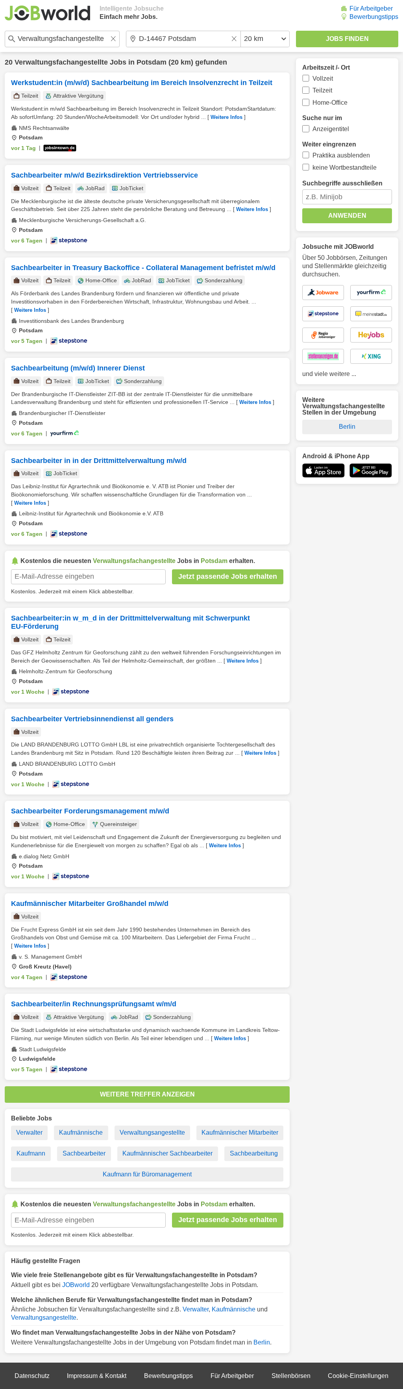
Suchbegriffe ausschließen (342, 183)
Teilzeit (322, 90)
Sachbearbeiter (84, 1153)
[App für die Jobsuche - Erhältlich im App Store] (323, 470)
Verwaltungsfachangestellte (61, 62)
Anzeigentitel (330, 129)
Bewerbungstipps (373, 16)
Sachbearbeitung (254, 1153)
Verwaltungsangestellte (152, 1132)
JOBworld (76, 1285)
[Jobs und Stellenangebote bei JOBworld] (47, 13)
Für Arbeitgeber (371, 8)
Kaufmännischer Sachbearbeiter (167, 1153)
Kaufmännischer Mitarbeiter (240, 1132)
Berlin (261, 1342)
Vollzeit (322, 78)
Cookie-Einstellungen (358, 1375)
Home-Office (330, 102)
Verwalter (29, 1132)
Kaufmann (31, 1153)
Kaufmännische (81, 1132)
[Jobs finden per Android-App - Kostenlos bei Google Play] (370, 470)
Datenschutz (32, 1375)
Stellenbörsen (291, 1375)
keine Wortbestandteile (344, 167)
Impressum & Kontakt (96, 1375)
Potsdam (151, 62)
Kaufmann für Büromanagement (147, 1174)
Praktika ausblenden (341, 155)
